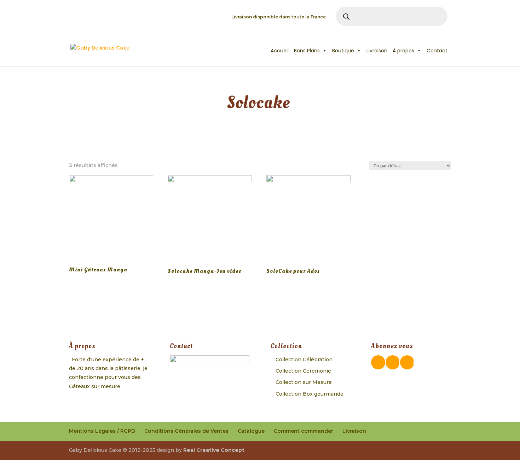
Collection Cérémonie (303, 371)
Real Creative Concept (213, 450)
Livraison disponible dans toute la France (278, 17)
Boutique (343, 50)
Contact (437, 50)
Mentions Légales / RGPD (102, 431)
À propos (403, 50)
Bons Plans (307, 50)
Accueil (280, 50)
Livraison (376, 50)
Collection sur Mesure (304, 382)
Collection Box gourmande (309, 394)
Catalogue (251, 431)
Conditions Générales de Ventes (186, 431)
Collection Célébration (304, 359)
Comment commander (303, 431)
